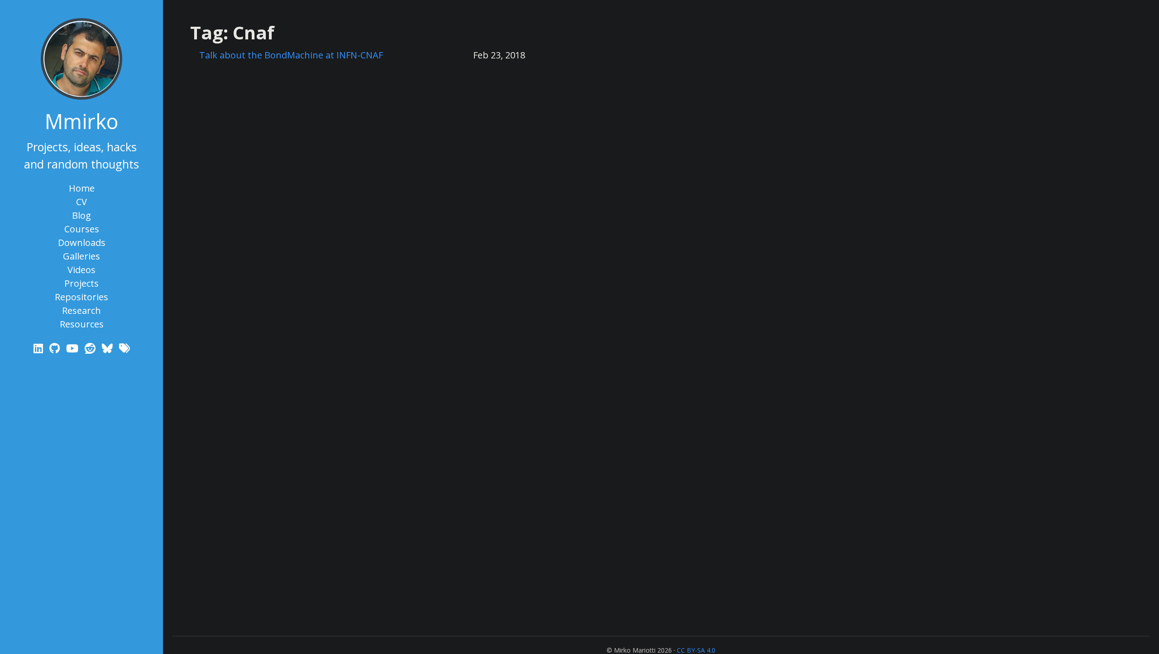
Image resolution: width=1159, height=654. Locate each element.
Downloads (81, 242)
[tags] (124, 348)
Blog (81, 215)
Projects (81, 283)
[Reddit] (91, 348)
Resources (82, 324)
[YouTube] (73, 348)
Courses (81, 229)
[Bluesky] (108, 348)
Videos (81, 270)
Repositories (81, 297)
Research (81, 310)
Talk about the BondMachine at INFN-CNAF (291, 55)
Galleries (81, 256)
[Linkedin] (40, 348)
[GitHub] (56, 348)
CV (81, 202)
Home (82, 188)
